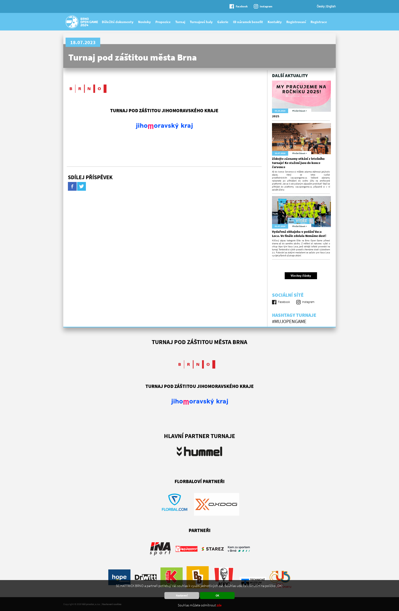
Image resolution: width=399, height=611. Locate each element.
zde (219, 605)
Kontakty (275, 22)
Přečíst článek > (299, 110)
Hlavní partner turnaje (199, 436)
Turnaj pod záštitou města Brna (132, 57)
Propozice (163, 22)
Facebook (242, 6)
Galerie (222, 22)
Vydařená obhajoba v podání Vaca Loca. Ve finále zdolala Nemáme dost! (299, 234)
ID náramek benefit (248, 22)
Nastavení (182, 595)
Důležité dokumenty (117, 22)
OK (217, 595)
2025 (275, 116)
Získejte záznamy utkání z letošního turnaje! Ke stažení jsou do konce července (298, 163)
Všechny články (301, 276)
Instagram (266, 6)
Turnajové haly (201, 22)
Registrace (319, 22)
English (331, 6)
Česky (321, 6)
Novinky (144, 22)
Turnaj (180, 22)
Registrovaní (296, 22)
